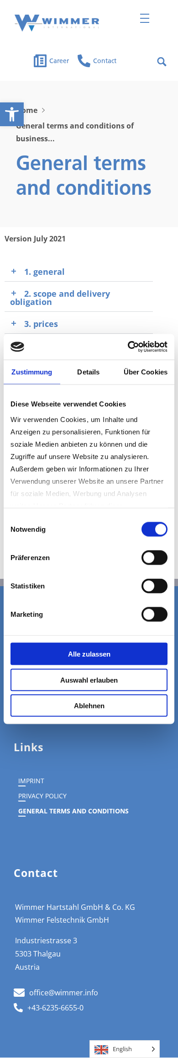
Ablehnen (89, 706)
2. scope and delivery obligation (60, 297)
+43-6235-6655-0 (55, 1008)
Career (59, 61)
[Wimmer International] (57, 23)
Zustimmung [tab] (31, 371)
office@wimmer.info (63, 993)
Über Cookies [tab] (146, 371)
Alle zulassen (89, 654)
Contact (104, 61)
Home (26, 110)
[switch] (154, 557)
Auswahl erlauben (89, 680)
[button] (12, 114)
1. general (44, 271)
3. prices (41, 323)
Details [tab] (88, 371)
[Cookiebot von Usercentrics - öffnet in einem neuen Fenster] (128, 347)
